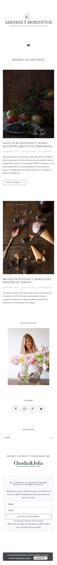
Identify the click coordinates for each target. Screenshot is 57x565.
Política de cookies (22, 558)
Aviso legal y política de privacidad (28, 521)
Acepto (40, 558)
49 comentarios (45, 287)
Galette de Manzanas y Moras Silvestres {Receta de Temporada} (28, 144)
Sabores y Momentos (28, 21)
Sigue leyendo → (14, 182)
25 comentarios (45, 151)
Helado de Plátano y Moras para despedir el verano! (27, 280)
